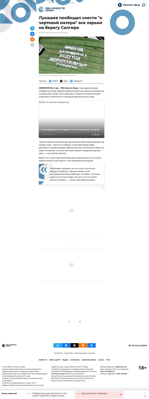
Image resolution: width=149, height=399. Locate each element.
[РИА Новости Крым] (51, 9)
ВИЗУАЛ (91, 353)
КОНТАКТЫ (75, 360)
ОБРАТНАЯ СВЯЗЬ (89, 360)
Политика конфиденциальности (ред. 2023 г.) (19, 383)
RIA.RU (101, 360)
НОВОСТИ (43, 360)
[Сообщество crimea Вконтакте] (66, 345)
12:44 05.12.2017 (44, 33)
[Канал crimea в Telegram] (57, 345)
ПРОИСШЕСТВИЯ (80, 353)
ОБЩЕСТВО (68, 353)
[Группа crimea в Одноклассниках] (83, 345)
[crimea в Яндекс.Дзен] (74, 345)
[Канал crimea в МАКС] (91, 345)
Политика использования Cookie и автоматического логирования (22, 379)
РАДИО (65, 360)
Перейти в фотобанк (70, 75)
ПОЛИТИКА (58, 353)
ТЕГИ (108, 360)
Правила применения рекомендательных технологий (23, 385)
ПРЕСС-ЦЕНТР (54, 360)
